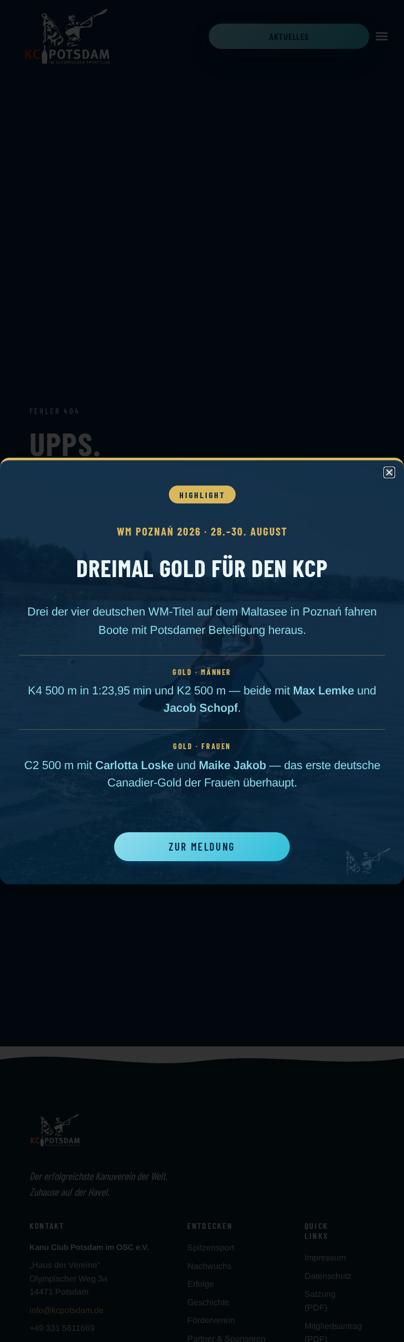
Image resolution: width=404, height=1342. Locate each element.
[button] (389, 472)
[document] (202, 671)
